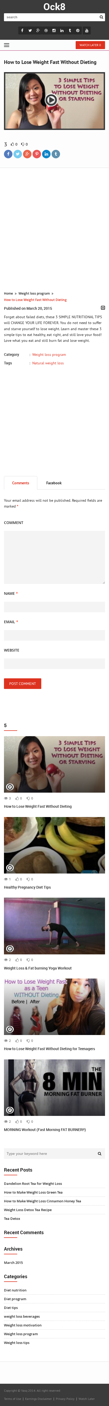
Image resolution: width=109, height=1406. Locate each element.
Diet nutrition (15, 1290)
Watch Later (87, 1399)
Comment (13, 522)
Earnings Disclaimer (38, 1399)
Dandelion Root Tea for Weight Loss (33, 1183)
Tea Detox (12, 1218)
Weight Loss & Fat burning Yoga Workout (38, 968)
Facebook (54, 483)
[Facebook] (8, 154)
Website (11, 650)
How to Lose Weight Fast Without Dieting (38, 806)
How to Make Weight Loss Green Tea (33, 1192)
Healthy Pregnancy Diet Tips (27, 887)
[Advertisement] (54, 230)
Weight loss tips (16, 1342)
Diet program (15, 1298)
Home (8, 293)
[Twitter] (17, 154)
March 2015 (13, 1262)
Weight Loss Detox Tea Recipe (28, 1209)
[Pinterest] (37, 154)
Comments (20, 483)
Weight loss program (34, 293)
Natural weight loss (48, 363)
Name (11, 593)
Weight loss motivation (23, 1325)
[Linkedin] (46, 154)
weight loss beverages (22, 1316)
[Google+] (27, 154)
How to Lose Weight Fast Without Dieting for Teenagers (49, 1048)
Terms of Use (12, 1399)
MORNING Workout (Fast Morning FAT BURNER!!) (45, 1129)
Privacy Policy (65, 1399)
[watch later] (10, 787)
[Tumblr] (56, 154)
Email (11, 621)
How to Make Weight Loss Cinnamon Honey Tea (42, 1201)
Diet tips (11, 1307)
